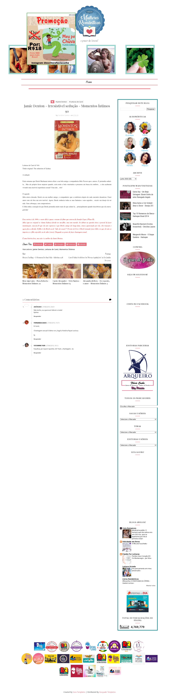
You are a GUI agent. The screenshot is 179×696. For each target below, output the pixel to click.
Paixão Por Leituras (131, 554)
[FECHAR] (72, 15)
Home (89, 82)
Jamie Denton (38, 249)
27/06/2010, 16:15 (53, 323)
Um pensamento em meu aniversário (141, 569)
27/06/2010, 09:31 (48, 307)
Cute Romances (129, 528)
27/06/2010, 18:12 (52, 346)
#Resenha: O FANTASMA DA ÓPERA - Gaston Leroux (136, 582)
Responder (37, 316)
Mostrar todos (150, 585)
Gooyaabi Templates (107, 692)
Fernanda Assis (40, 323)
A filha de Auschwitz (139, 543)
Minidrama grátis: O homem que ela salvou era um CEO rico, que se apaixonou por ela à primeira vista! (142, 534)
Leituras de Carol (51, 249)
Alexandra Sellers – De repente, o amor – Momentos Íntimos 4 (96, 282)
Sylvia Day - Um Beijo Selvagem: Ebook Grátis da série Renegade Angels (143, 194)
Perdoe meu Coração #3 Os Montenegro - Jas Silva (141, 557)
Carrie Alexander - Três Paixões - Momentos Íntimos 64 (66, 282)
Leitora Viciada (129, 566)
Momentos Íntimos (67, 249)
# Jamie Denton (61, 102)
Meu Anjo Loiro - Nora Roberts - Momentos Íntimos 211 (36, 282)
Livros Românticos (130, 579)
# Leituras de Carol (76, 102)
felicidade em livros (131, 541)
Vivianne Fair (39, 346)
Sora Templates (79, 692)
